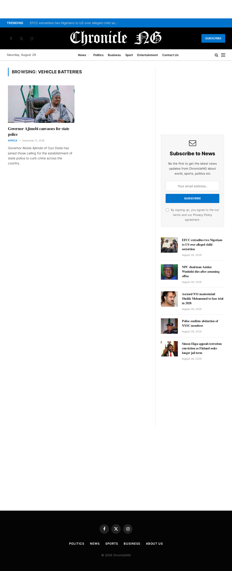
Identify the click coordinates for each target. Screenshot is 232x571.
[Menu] (223, 55)
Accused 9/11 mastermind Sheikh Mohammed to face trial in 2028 (202, 298)
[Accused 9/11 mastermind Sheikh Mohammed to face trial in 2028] (169, 299)
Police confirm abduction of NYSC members (200, 323)
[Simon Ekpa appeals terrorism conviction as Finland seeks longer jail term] (169, 348)
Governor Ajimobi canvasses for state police (38, 131)
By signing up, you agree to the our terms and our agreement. (194, 214)
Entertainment (147, 55)
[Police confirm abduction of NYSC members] (169, 326)
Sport (129, 55)
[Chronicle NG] (116, 38)
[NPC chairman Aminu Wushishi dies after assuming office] (169, 272)
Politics (98, 55)
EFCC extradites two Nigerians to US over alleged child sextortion (75, 23)
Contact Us (170, 55)
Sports (111, 543)
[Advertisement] (192, 96)
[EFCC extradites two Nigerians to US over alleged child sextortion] (169, 245)
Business (114, 55)
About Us (154, 543)
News (82, 55)
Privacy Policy (202, 215)
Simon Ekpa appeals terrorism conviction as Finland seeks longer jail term (202, 348)
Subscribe (213, 38)
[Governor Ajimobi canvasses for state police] (41, 104)
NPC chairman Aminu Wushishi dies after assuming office (200, 271)
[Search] (216, 55)
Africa (12, 140)
